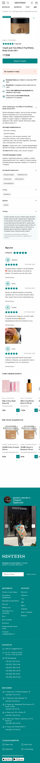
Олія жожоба (19, 179)
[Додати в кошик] (18, 410)
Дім (22, 602)
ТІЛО (27, 7)
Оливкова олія (22, 174)
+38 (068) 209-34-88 (12, 723)
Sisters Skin (28, 744)
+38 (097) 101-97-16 (12, 709)
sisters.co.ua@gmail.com (13, 649)
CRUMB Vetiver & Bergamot (32, 444)
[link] (36, 2)
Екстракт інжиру (9, 174)
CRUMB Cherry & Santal (13, 444)
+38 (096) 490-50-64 (13, 677)
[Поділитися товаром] (34, 18)
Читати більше (9, 277)
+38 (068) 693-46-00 (13, 671)
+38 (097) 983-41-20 (12, 667)
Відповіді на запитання (10, 601)
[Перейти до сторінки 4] (21, 414)
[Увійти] (31, 2)
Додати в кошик (20, 61)
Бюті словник (7, 620)
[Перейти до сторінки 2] (18, 414)
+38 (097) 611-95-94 (12, 701)
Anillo (5, 40)
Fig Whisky (12, 40)
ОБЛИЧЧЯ (17, 7)
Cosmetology (28, 749)
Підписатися (18, 502)
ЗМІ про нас (6, 607)
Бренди (24, 615)
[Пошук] (7, 2)
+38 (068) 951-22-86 (12, 674)
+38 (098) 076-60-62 (12, 730)
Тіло (22, 599)
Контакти (5, 623)
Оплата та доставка (9, 592)
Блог (3, 616)
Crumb (4, 444)
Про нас (5, 604)
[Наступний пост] (33, 526)
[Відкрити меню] (3, 2)
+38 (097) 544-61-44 (12, 715)
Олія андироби (8, 183)
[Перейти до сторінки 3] (19, 460)
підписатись (31, 574)
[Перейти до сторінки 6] (23, 460)
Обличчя (24, 595)
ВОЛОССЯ (6, 7)
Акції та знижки (26, 612)
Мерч (23, 605)
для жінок (7, 194)
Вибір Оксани (6, 17)
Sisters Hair (9, 744)
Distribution (9, 749)
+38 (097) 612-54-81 (12, 661)
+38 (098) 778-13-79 (12, 695)
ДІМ (35, 7)
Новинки (24, 609)
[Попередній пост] (6, 526)
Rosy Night (10, 398)
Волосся (24, 592)
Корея (6, 205)
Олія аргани (7, 179)
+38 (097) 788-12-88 (12, 664)
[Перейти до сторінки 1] (16, 460)
